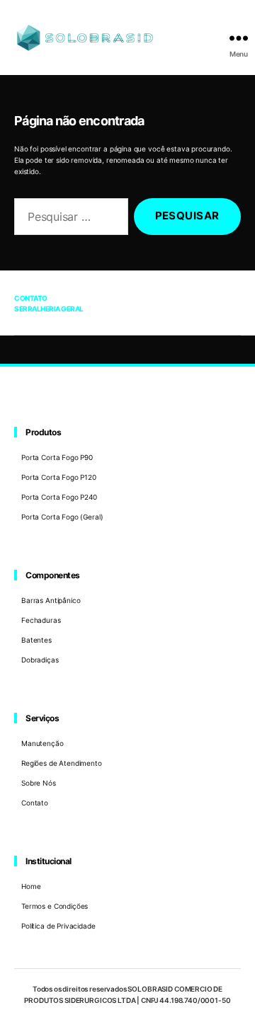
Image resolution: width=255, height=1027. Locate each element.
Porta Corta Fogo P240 (59, 497)
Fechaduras (41, 620)
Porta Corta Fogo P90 (57, 457)
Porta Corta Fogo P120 (58, 477)
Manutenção (42, 743)
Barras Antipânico (50, 600)
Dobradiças (40, 659)
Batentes (36, 640)
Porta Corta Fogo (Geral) (62, 516)
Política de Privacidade (58, 926)
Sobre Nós (38, 783)
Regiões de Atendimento (61, 763)
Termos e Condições (54, 906)
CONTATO (30, 298)
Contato (34, 802)
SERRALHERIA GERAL (49, 308)
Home (30, 886)
